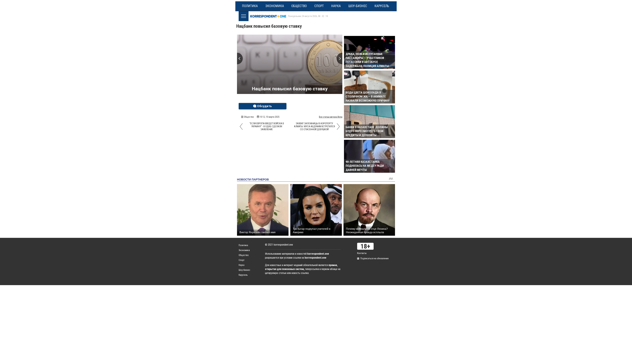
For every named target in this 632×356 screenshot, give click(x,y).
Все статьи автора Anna (330, 117)
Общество (299, 6)
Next (339, 58)
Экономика (274, 6)
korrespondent (268, 16)
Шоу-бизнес (357, 6)
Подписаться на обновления (374, 258)
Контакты (362, 253)
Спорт (319, 6)
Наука (336, 6)
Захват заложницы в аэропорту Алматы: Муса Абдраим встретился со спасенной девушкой (314, 126)
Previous (240, 58)
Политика (250, 6)
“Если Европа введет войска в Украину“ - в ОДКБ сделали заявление (267, 126)
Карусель (381, 6)
